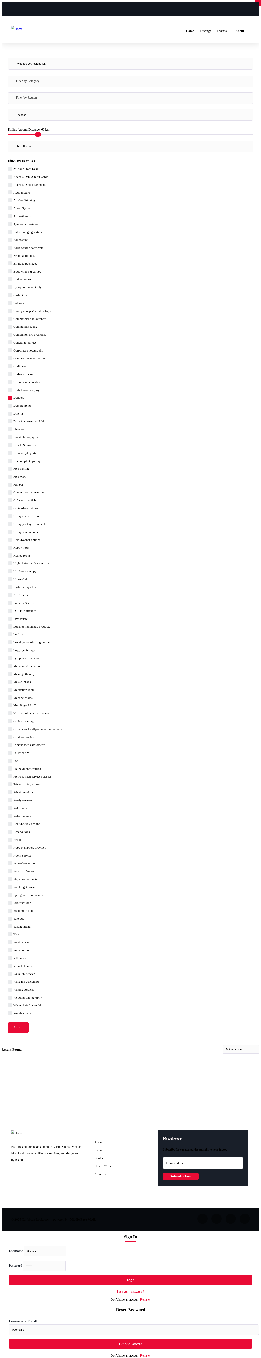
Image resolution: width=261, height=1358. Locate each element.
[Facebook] (214, 8)
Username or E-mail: (23, 1321)
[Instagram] (199, 8)
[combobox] (130, 81)
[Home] (16, 29)
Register (145, 1299)
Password (15, 1265)
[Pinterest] (230, 8)
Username (16, 1251)
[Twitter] (245, 8)
